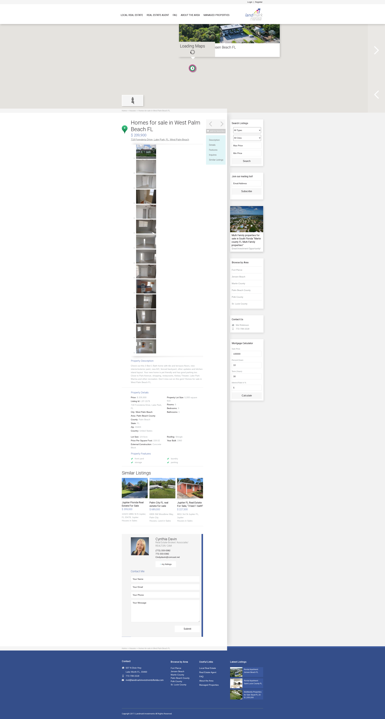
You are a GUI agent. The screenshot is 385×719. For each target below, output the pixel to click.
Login (249, 2)
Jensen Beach (238, 276)
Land (160, 521)
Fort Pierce (237, 270)
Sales (134, 520)
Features (213, 150)
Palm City (154, 517)
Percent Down (237, 360)
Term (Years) (237, 371)
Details (212, 145)
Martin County (238, 283)
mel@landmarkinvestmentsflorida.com (145, 680)
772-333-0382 (162, 554)
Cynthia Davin (166, 539)
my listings (166, 564)
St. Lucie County (239, 303)
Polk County (237, 297)
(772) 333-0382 (163, 550)
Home (124, 111)
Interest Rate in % (239, 383)
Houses (132, 111)
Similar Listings (216, 160)
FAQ (175, 15)
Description (214, 140)
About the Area (190, 15)
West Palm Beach (179, 139)
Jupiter (135, 517)
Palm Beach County (146, 416)
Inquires (213, 155)
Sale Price (236, 349)
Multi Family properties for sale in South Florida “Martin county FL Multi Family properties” (246, 240)
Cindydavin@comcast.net (168, 557)
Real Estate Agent (158, 15)
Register (258, 2)
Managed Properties (216, 15)
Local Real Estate (132, 15)
